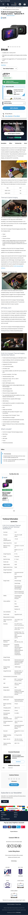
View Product (7, 505)
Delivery (15, 812)
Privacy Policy (18, 904)
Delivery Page (18, 900)
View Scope (20, 875)
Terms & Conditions (11, 904)
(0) (8, 501)
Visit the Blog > (14, 860)
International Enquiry (13, 808)
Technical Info (18, 143)
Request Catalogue (15, 7)
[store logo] (14, 4)
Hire (2, 816)
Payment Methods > (14, 831)
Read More (3, 65)
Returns (16, 814)
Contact (3, 812)
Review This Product (11, 15)
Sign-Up (5, 801)
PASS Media (18, 912)
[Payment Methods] (14, 827)
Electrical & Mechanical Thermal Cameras (11, 9)
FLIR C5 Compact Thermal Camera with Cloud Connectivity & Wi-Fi (7, 494)
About (15, 816)
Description (3, 143)
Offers (10, 143)
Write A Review (14, 784)
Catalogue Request (5, 818)
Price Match (3, 814)
